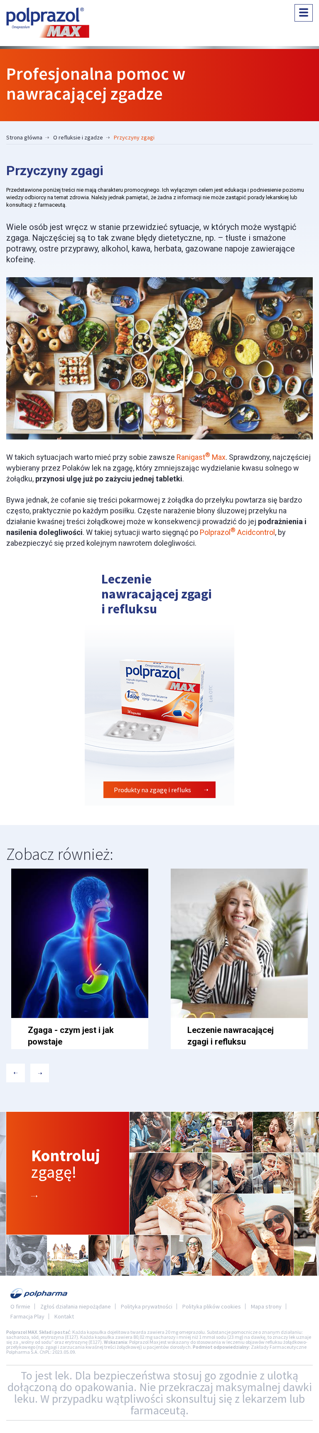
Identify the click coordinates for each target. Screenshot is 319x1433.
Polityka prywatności (146, 1306)
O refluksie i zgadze (78, 137)
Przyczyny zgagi (134, 137)
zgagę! (65, 1163)
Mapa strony (266, 1306)
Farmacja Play (27, 1316)
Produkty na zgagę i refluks (152, 790)
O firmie (20, 1306)
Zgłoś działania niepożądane (75, 1306)
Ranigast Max (201, 457)
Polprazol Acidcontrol (237, 532)
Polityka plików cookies (211, 1306)
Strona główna (24, 137)
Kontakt (64, 1316)
